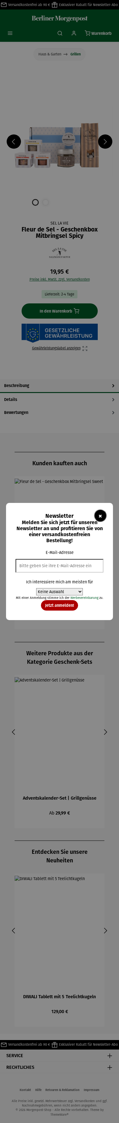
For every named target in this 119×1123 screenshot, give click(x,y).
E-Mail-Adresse (60, 552)
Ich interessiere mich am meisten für (59, 582)
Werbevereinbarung (84, 597)
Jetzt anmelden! (59, 605)
